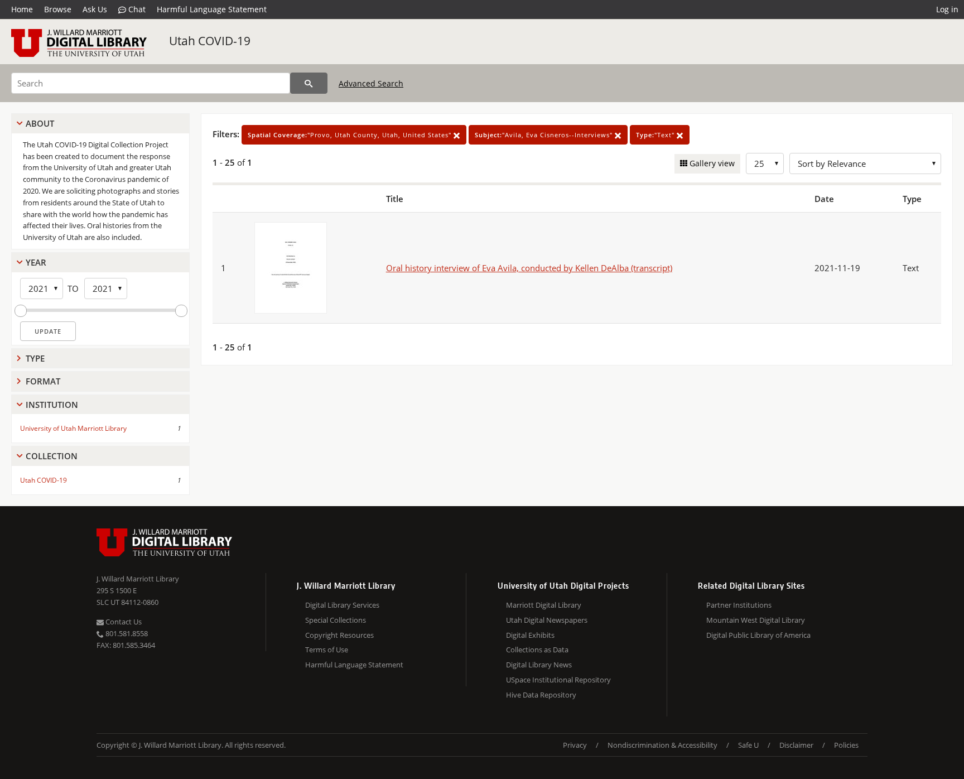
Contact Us (123, 622)
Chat (136, 9)
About (40, 123)
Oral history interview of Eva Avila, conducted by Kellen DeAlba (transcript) (529, 267)
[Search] (308, 83)
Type (35, 358)
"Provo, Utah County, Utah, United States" (351, 135)
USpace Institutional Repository (558, 680)
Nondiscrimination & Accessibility (662, 745)
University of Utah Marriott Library (73, 428)
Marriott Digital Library (543, 605)
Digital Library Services (342, 605)
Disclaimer (796, 745)
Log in (947, 9)
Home (22, 9)
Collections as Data (537, 650)
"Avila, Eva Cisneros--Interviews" (545, 135)
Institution (52, 404)
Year (36, 262)
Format (43, 381)
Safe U (748, 745)
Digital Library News (539, 665)
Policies (846, 745)
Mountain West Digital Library (755, 620)
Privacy (575, 745)
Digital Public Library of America (758, 635)
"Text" (656, 135)
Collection (52, 455)
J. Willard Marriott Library (138, 579)
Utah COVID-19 (209, 41)
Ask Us (95, 9)
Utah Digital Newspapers (546, 620)
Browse (57, 9)
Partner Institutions (739, 605)
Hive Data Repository (541, 695)
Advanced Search (371, 83)
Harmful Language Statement (212, 9)
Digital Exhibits (530, 635)
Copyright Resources (339, 635)
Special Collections (335, 620)
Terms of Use (326, 650)
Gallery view (711, 163)
